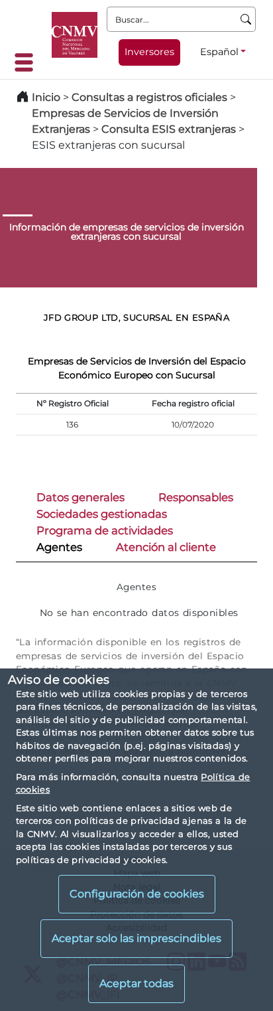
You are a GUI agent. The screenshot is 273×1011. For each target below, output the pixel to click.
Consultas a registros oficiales (149, 97)
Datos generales (80, 497)
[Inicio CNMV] (74, 34)
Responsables (195, 497)
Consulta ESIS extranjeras (168, 129)
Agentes (59, 547)
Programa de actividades (104, 530)
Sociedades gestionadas (101, 513)
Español (219, 52)
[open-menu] (28, 62)
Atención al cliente (166, 547)
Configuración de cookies (137, 894)
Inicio (46, 97)
